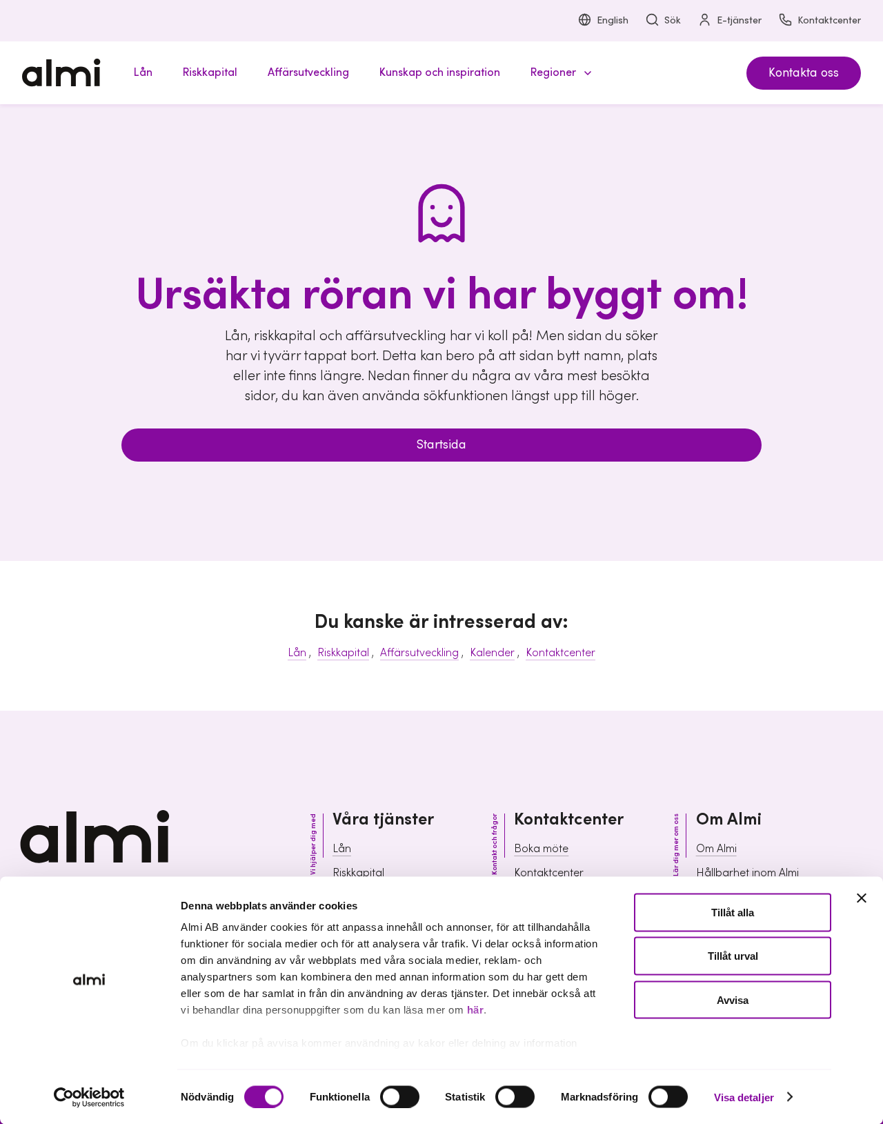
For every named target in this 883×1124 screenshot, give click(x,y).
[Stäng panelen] (861, 898)
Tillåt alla (732, 912)
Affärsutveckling (419, 653)
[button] (558, 72)
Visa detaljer (744, 1097)
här (475, 1010)
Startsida (441, 444)
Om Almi (716, 848)
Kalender (492, 653)
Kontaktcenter (829, 20)
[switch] (399, 1096)
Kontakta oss (803, 73)
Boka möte (541, 848)
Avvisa (732, 999)
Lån (297, 653)
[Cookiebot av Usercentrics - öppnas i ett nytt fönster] (89, 1097)
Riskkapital (343, 653)
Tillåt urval (733, 956)
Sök (672, 20)
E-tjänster (739, 20)
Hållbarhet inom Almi (747, 873)
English (612, 20)
